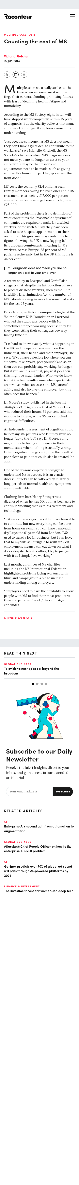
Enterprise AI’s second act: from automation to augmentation (39, 828)
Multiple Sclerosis (20, 34)
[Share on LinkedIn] (16, 75)
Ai (5, 821)
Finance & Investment (22, 886)
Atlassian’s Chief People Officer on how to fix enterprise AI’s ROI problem (37, 848)
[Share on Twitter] (7, 75)
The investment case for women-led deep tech (38, 890)
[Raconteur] (18, 16)
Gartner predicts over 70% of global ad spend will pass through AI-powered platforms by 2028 (38, 871)
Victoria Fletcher (16, 56)
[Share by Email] (24, 75)
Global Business (17, 664)
